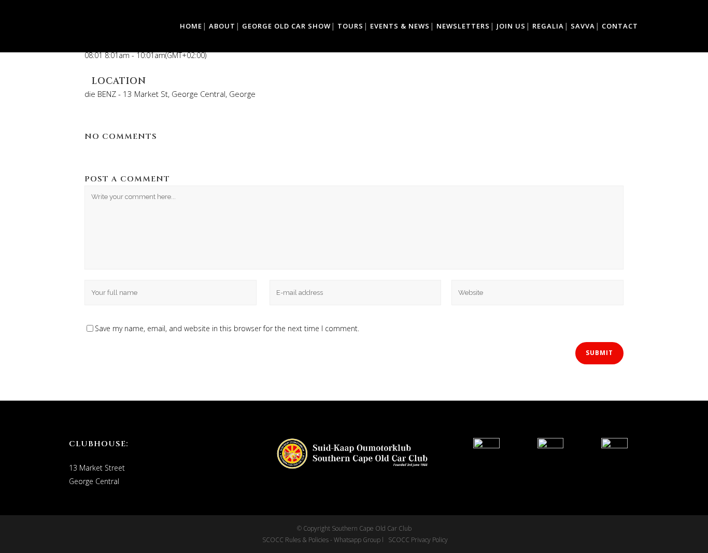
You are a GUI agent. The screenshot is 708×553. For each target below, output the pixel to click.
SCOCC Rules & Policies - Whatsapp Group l (324, 539)
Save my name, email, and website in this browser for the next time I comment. (227, 328)
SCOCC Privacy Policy (417, 539)
